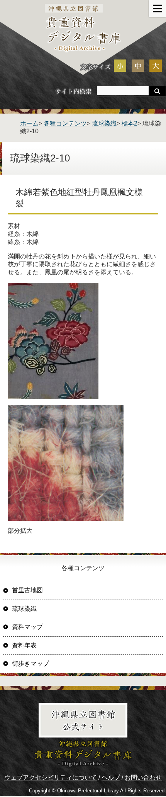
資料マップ (27, 627)
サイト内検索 (73, 91)
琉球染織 (104, 123)
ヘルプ (111, 777)
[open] (157, 8)
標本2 (129, 123)
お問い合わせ (143, 777)
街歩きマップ (30, 663)
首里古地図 (27, 590)
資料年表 (24, 645)
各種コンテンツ (65, 123)
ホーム (29, 123)
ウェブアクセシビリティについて (50, 777)
